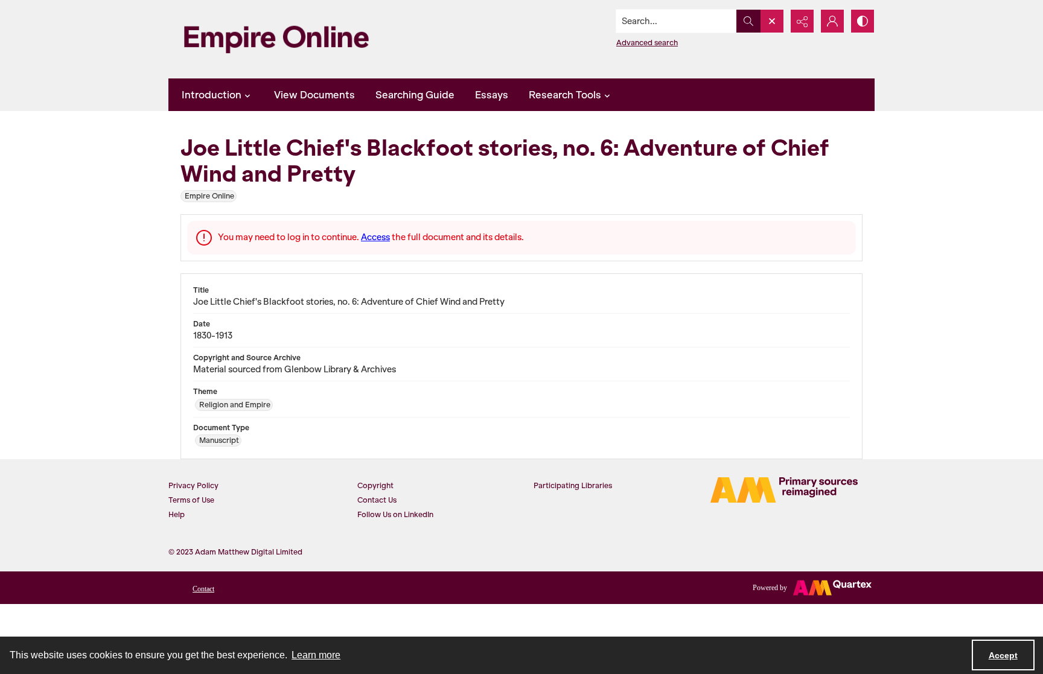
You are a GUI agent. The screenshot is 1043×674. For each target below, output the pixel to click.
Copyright (375, 485)
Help (176, 514)
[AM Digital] (784, 490)
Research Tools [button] (565, 95)
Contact (203, 589)
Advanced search (647, 42)
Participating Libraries (573, 485)
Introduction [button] (211, 95)
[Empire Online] (276, 39)
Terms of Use (191, 499)
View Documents (314, 95)
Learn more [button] (316, 655)
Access (375, 237)
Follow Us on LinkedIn (395, 514)
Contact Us (377, 499)
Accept (1003, 655)
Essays (491, 95)
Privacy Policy (193, 485)
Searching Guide (415, 95)
